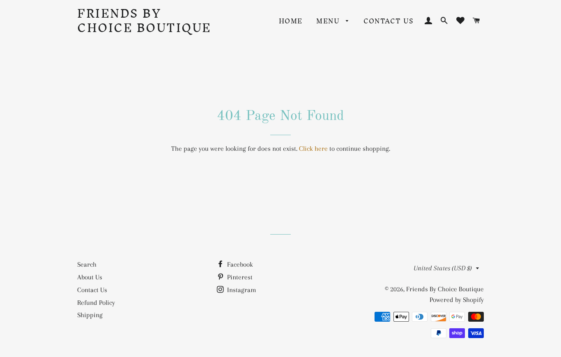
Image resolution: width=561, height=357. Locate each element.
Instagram (240, 290)
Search (87, 264)
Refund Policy (96, 302)
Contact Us (388, 21)
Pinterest (239, 277)
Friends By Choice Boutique (144, 20)
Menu (329, 21)
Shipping (90, 315)
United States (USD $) (443, 268)
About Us (89, 277)
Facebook (239, 264)
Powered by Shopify (457, 300)
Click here (313, 148)
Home (291, 21)
